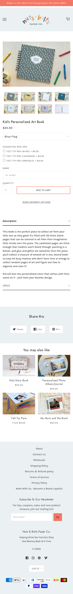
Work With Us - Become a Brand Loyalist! (39, 488)
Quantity (8, 183)
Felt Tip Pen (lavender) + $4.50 (25, 156)
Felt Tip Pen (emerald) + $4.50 (25, 160)
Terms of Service (39, 477)
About (39, 448)
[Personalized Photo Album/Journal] (54, 366)
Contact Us (39, 454)
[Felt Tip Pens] (19, 403)
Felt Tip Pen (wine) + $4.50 (23, 151)
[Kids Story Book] (19, 366)
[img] (27, 557)
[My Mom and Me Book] (54, 403)
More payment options (37, 202)
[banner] (36, 19)
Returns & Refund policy (39, 471)
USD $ (35, 568)
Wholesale (39, 460)
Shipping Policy (39, 465)
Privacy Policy (39, 482)
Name (6, 168)
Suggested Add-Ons (15, 146)
